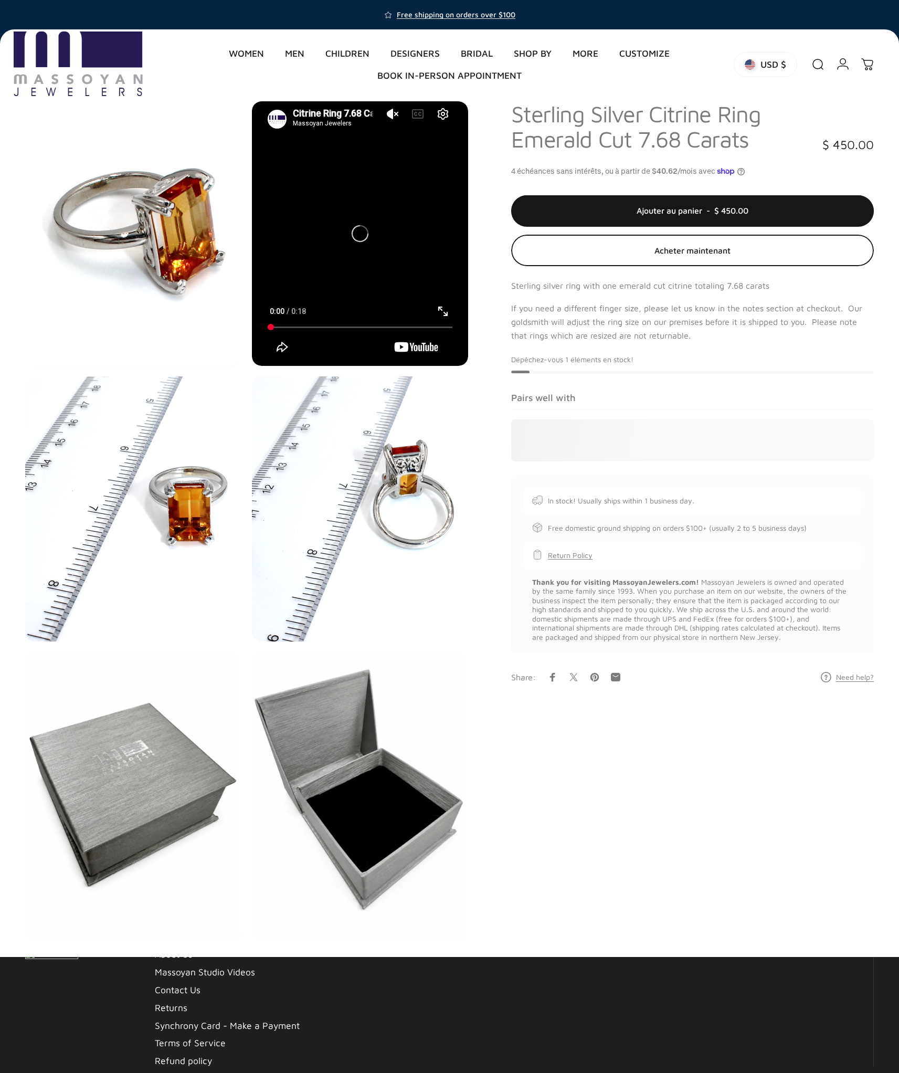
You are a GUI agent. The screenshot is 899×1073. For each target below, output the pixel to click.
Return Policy (570, 554)
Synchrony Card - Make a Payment (227, 1025)
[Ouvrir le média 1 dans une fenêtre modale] (133, 233)
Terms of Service (190, 1042)
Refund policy (183, 1060)
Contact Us (177, 989)
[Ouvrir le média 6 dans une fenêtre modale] (360, 796)
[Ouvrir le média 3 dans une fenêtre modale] (133, 508)
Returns (171, 1007)
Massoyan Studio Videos (205, 971)
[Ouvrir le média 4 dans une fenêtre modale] (360, 508)
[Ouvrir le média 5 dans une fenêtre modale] (133, 796)
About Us (174, 954)
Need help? (855, 676)
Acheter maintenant (692, 250)
